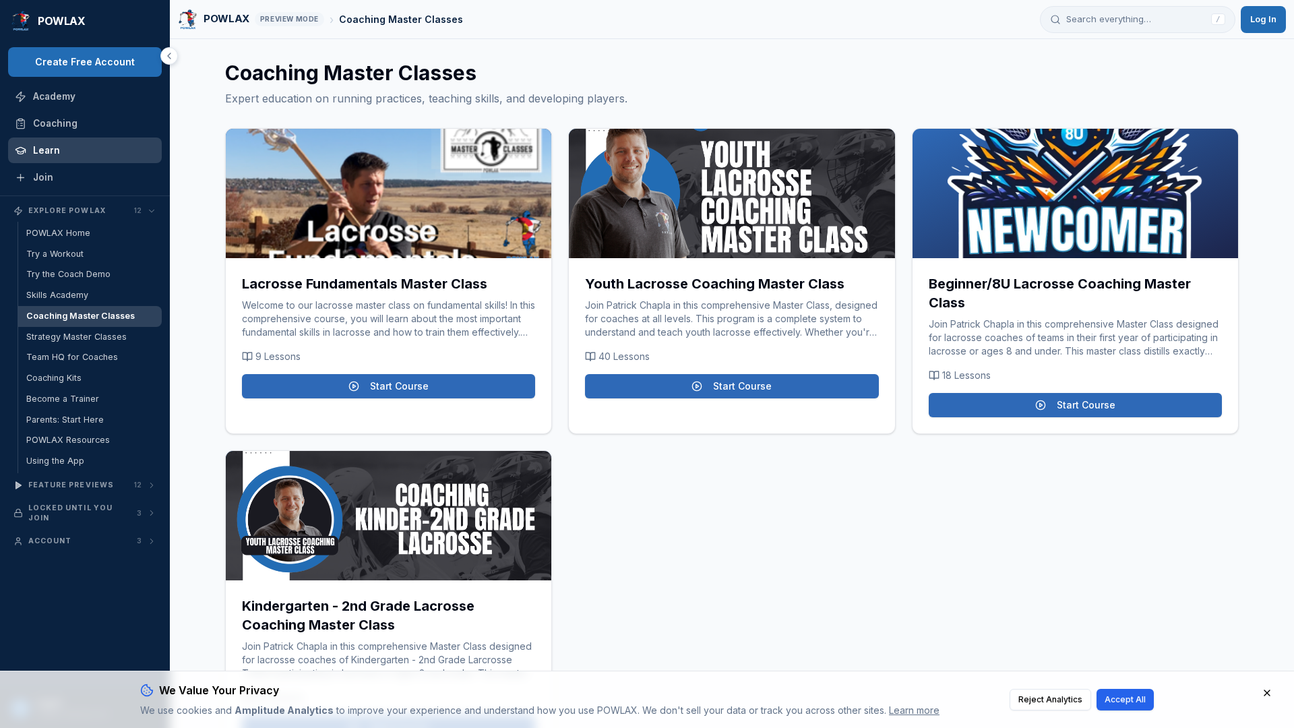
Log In (1263, 18)
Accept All (1125, 699)
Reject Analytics (1050, 699)
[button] (388, 193)
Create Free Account (85, 61)
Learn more (914, 710)
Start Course (399, 386)
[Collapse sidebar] (169, 56)
